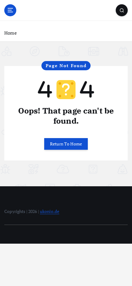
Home (10, 33)
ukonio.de (49, 211)
